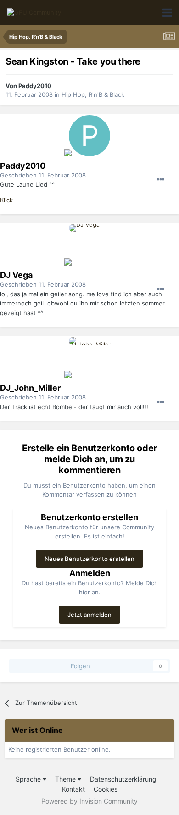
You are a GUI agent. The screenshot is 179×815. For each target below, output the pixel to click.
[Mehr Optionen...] (160, 179)
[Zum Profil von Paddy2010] (89, 135)
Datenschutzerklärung (123, 779)
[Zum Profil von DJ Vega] (89, 245)
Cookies (105, 789)
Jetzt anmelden (89, 614)
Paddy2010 (34, 85)
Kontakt (73, 789)
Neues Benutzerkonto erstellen (89, 558)
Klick (6, 200)
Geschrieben (43, 175)
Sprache (29, 779)
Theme (66, 779)
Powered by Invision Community (89, 801)
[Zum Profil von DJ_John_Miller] (89, 357)
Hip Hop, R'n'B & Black (93, 94)
